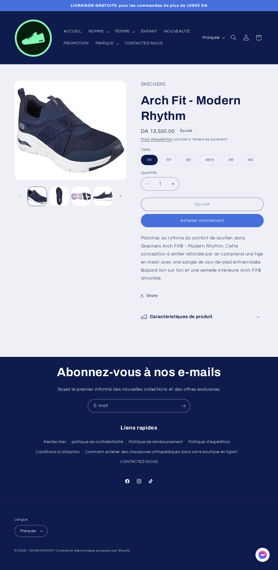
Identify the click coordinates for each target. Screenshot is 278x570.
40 (253, 161)
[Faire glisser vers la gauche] (20, 196)
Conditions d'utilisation (58, 452)
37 (171, 161)
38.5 (213, 161)
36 (152, 161)
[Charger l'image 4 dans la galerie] (102, 196)
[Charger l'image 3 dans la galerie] (80, 196)
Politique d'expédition (209, 442)
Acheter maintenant (202, 220)
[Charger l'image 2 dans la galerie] (59, 196)
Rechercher (55, 442)
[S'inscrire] (184, 405)
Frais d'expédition (156, 139)
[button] (98, 32)
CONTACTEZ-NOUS (139, 462)
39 (234, 161)
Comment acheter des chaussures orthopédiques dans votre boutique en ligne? (161, 452)
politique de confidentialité (97, 442)
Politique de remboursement (156, 442)
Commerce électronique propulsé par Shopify (92, 550)
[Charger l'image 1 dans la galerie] (37, 196)
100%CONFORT (41, 550)
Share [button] (152, 296)
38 (191, 161)
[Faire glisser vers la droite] (121, 196)
